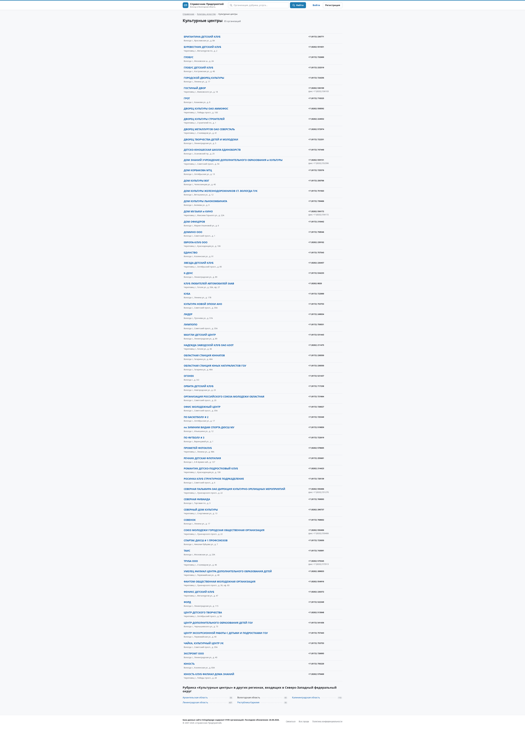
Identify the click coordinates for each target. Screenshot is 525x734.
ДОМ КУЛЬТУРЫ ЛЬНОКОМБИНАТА (205, 201)
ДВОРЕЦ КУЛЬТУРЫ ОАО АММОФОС (206, 108)
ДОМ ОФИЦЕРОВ (194, 221)
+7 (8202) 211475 (316, 345)
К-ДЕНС (188, 273)
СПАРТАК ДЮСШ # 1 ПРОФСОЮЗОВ (206, 540)
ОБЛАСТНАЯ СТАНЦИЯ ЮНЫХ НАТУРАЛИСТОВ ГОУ (215, 365)
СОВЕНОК (190, 520)
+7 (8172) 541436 (316, 622)
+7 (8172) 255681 (316, 458)
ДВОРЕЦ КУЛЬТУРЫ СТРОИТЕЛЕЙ (204, 119)
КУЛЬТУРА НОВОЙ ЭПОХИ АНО (203, 304)
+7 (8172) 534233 (316, 273)
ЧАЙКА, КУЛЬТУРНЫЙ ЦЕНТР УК (204, 643)
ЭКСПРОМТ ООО (194, 653)
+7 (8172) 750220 (316, 663)
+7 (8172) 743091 (316, 550)
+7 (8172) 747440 (316, 149)
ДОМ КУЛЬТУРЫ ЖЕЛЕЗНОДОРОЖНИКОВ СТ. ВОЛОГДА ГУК (220, 191)
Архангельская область (195, 697)
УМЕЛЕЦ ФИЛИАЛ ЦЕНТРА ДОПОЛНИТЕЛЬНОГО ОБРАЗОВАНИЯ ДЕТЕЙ (228, 571)
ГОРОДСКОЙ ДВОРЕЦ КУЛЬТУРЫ (204, 77)
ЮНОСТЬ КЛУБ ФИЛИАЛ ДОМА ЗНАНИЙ (209, 674)
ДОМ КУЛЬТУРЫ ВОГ (196, 180)
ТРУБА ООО (191, 561)
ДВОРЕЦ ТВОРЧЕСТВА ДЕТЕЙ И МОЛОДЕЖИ (211, 139)
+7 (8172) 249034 (316, 314)
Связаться (290, 721)
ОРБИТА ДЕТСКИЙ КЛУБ (198, 386)
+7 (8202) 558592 (316, 108)
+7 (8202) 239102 (316, 242)
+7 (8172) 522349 (316, 602)
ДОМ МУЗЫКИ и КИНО (198, 211)
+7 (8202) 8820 (315, 283)
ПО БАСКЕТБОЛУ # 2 (196, 417)
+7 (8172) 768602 (316, 520)
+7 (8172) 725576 (316, 170)
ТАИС (187, 550)
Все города (304, 721)
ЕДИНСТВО (190, 252)
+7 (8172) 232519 (316, 67)
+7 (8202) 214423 (316, 468)
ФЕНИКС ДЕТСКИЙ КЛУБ (199, 591)
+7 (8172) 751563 (316, 191)
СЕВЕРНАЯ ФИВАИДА (197, 499)
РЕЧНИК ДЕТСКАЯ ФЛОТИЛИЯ (202, 458)
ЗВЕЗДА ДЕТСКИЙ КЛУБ (198, 262)
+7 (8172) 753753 (316, 304)
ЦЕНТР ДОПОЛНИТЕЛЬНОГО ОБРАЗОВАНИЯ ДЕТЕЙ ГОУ (218, 622)
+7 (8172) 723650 (316, 540)
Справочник (188, 14)
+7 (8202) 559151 (316, 160)
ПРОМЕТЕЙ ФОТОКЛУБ (198, 448)
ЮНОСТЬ (189, 663)
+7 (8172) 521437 (316, 376)
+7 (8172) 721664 (316, 396)
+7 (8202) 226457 (316, 262)
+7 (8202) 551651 (316, 47)
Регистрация (332, 5)
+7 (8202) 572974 (316, 129)
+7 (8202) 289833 (316, 571)
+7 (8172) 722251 (316, 139)
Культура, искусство (206, 14)
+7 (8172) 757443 (316, 633)
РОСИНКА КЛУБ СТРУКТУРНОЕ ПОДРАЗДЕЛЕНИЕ (214, 478)
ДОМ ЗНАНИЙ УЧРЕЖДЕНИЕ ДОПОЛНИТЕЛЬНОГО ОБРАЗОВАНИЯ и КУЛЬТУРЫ (233, 160)
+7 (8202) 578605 (316, 448)
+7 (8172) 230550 (316, 355)
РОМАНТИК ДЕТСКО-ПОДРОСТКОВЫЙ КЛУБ (211, 468)
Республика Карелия (248, 702)
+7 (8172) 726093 (316, 653)
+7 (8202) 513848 (316, 612)
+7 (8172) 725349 (316, 417)
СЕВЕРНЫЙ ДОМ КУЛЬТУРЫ (201, 509)
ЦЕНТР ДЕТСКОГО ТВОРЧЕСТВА (203, 612)
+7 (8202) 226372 (316, 591)
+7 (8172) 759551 (316, 324)
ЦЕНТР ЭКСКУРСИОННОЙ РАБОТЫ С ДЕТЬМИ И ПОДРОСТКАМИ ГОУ (226, 633)
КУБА (187, 293)
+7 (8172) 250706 (316, 180)
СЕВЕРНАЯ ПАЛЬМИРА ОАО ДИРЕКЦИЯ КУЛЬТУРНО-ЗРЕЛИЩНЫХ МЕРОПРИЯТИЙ (234, 489)
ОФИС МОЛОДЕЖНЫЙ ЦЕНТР (202, 406)
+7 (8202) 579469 (316, 674)
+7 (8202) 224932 (316, 119)
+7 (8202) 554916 (316, 581)
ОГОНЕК (189, 376)
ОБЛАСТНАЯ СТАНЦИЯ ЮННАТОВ (204, 355)
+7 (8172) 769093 (316, 499)
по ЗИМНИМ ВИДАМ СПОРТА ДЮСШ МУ (209, 427)
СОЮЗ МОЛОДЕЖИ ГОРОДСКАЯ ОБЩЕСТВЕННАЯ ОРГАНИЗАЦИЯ (224, 530)
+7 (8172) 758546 (316, 232)
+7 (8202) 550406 (316, 489)
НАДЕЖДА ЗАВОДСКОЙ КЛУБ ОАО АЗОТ (209, 345)
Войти (316, 5)
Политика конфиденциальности (327, 721)
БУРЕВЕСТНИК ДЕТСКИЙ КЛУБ (202, 47)
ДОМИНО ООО (193, 232)
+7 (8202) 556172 (316, 211)
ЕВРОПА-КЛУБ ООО (195, 242)
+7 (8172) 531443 (316, 334)
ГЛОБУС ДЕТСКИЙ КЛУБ (198, 67)
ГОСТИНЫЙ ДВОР (195, 88)
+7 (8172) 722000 (316, 293)
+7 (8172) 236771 (316, 36)
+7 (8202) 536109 (316, 88)
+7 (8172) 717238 (316, 386)
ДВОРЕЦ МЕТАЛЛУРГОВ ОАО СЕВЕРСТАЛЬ (209, 129)
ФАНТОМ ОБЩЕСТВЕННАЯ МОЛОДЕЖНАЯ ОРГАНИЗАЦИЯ (219, 581)
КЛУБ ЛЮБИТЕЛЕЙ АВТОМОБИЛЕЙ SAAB (209, 283)
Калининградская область (306, 697)
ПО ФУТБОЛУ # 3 (194, 437)
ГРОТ (187, 98)
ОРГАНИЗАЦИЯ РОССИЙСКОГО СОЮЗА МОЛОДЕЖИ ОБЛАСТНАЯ (224, 396)
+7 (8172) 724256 (316, 77)
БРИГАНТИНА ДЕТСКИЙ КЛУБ (202, 36)
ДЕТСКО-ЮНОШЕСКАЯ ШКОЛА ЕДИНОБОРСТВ (212, 149)
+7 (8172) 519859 (316, 427)
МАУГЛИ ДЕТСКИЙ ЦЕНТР (200, 334)
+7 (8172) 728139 (316, 478)
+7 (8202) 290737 (316, 509)
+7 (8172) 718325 (316, 98)
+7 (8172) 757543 (316, 252)
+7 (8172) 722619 (316, 437)
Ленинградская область (195, 702)
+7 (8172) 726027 (316, 406)
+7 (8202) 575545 (316, 561)
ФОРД (187, 602)
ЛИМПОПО (190, 324)
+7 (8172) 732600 (316, 57)
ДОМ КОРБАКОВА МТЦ (198, 170)
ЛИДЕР (188, 314)
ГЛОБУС (188, 57)
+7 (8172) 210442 (316, 221)
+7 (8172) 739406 (316, 201)
